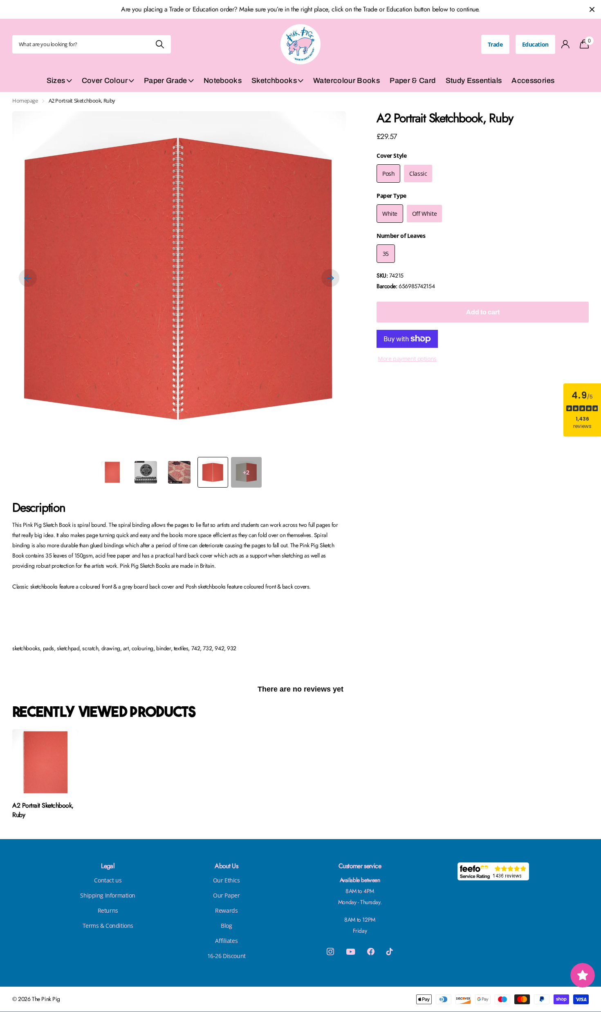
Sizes (56, 80)
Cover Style (391, 155)
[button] (27, 278)
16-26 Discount (226, 956)
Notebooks (223, 80)
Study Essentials (474, 80)
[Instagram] (330, 951)
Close (592, 9)
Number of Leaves (401, 236)
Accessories (532, 80)
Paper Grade (165, 80)
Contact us (107, 880)
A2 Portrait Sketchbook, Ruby (43, 810)
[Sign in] (565, 44)
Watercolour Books (346, 80)
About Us (226, 866)
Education (535, 44)
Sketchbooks (274, 80)
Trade (495, 44)
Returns (108, 910)
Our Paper (226, 895)
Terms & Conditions (108, 925)
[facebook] (371, 951)
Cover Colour (105, 80)
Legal (107, 866)
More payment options (407, 359)
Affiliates (226, 941)
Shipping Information (107, 895)
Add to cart (483, 312)
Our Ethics (226, 880)
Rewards (226, 910)
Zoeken (159, 44)
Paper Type (391, 195)
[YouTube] (350, 952)
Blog (226, 925)
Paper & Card (412, 80)
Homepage (25, 100)
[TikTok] (389, 951)
